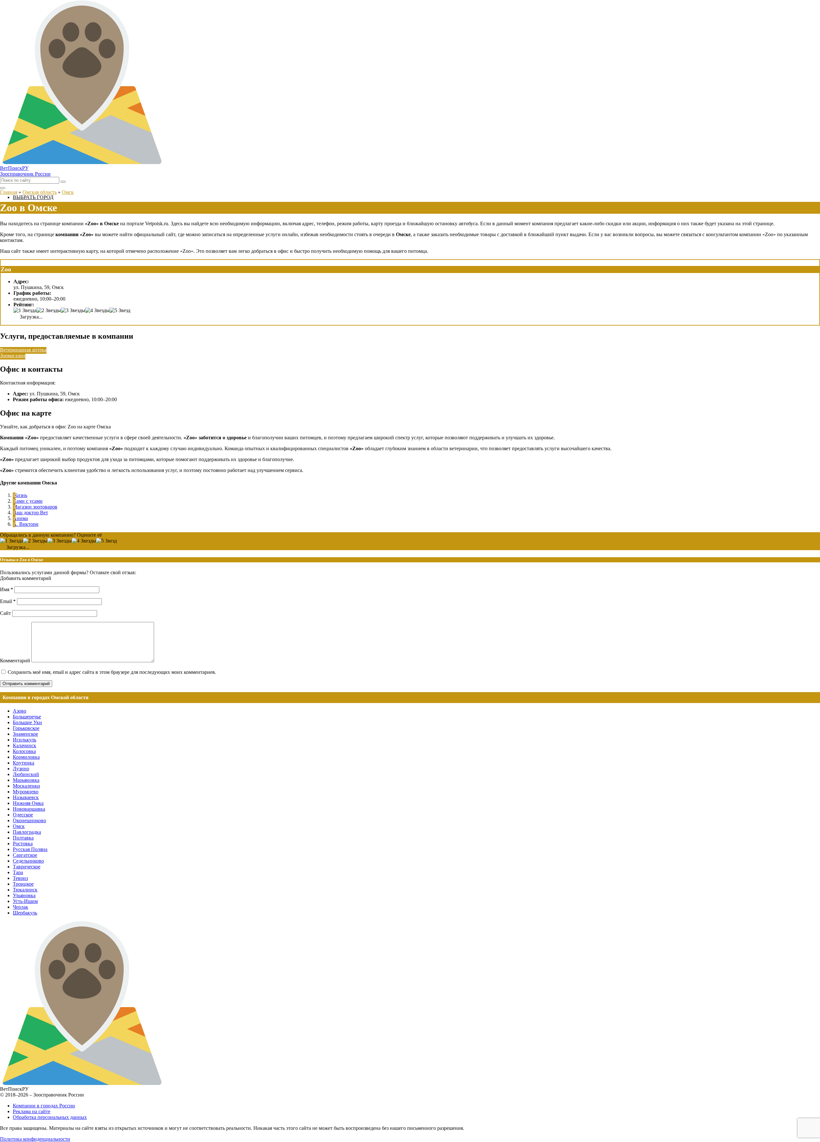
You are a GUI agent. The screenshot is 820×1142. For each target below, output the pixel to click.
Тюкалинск (25, 889)
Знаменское (25, 734)
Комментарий (15, 660)
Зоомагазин (12, 355)
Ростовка (23, 843)
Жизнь (20, 495)
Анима (20, 518)
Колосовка (24, 751)
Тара (18, 872)
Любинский (26, 774)
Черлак (20, 907)
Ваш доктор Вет (30, 512)
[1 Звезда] (25, 310)
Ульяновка (24, 895)
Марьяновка (26, 780)
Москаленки (26, 786)
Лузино (21, 768)
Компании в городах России (44, 1105)
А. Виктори (25, 524)
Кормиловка (26, 757)
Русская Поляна (30, 849)
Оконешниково (29, 820)
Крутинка (23, 762)
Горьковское (26, 728)
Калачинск (24, 745)
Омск (19, 826)
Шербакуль (25, 912)
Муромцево (25, 791)
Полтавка (23, 837)
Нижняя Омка (28, 803)
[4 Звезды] (97, 310)
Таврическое (26, 866)
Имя (6, 589)
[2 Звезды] (49, 310)
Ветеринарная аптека (23, 349)
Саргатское (25, 855)
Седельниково (28, 861)
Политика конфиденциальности (35, 1139)
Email (8, 601)
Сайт (5, 613)
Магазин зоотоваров (35, 506)
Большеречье (27, 716)
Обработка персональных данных (50, 1117)
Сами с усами (28, 501)
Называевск (26, 797)
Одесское (23, 814)
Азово (19, 711)
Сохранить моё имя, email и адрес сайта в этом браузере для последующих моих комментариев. (112, 672)
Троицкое (23, 884)
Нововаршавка (29, 809)
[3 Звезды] (73, 310)
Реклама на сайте (31, 1111)
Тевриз (20, 878)
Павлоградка (27, 832)
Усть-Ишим (25, 901)
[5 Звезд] (120, 310)
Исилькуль (24, 739)
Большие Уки (27, 722)
